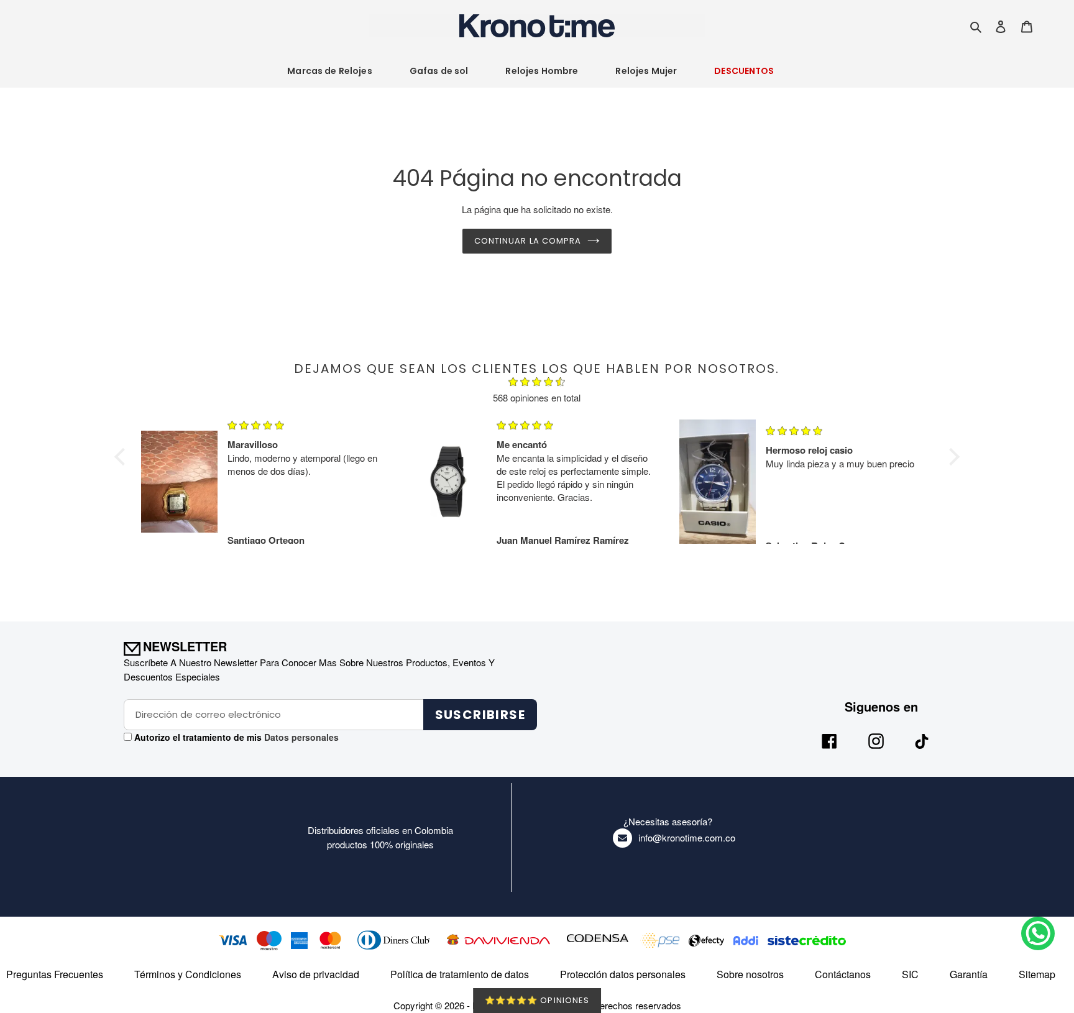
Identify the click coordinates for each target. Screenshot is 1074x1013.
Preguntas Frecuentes (54, 974)
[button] (123, 456)
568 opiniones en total (537, 397)
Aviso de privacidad (315, 974)
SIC (910, 974)
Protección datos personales (623, 974)
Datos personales (300, 737)
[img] (536, 383)
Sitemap (1037, 974)
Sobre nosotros (750, 974)
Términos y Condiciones (187, 974)
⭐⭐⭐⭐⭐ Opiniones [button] (537, 1000)
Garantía (969, 974)
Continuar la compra (527, 241)
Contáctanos (843, 974)
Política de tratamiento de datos (459, 974)
